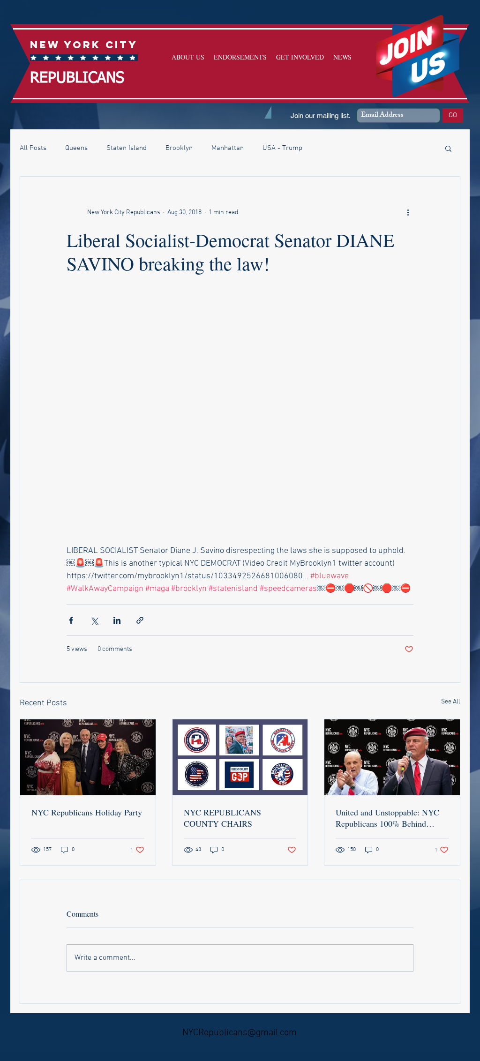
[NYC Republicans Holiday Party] (88, 757)
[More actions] (407, 212)
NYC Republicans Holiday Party (86, 812)
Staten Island (126, 148)
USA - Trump (282, 148)
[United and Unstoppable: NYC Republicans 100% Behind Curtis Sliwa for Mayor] (392, 757)
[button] (448, 148)
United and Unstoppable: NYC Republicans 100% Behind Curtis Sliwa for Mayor (387, 818)
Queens (76, 148)
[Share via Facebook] (71, 620)
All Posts (33, 148)
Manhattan (227, 148)
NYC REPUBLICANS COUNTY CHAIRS (222, 818)
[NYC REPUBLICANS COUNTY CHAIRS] (240, 757)
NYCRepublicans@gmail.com (239, 1033)
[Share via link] (139, 620)
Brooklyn (179, 148)
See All (450, 702)
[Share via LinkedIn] (116, 620)
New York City (84, 44)
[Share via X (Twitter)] (94, 620)
